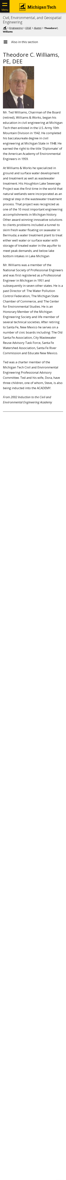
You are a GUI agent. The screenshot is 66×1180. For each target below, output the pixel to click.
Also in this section (24, 42)
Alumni (37, 28)
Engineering (16, 28)
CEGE (28, 28)
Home (5, 28)
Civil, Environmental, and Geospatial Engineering (32, 20)
